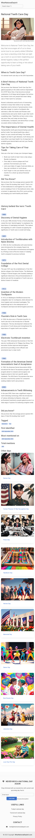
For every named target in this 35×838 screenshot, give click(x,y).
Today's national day (17, 809)
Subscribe (12, 798)
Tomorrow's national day (17, 813)
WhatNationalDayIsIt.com (23, 835)
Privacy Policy (17, 816)
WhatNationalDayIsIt (9, 3)
